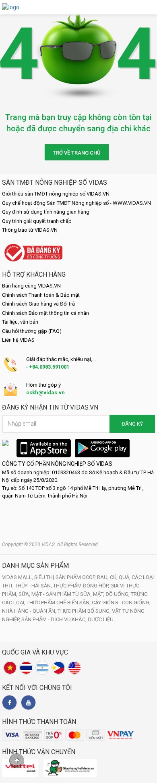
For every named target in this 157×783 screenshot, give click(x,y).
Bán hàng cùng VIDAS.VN (31, 286)
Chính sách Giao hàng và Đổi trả (38, 304)
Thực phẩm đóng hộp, (81, 586)
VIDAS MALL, (18, 577)
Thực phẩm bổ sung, (85, 611)
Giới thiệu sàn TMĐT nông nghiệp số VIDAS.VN (55, 194)
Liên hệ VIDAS (18, 340)
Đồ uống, (118, 594)
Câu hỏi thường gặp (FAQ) (32, 331)
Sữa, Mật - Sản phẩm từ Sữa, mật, (62, 594)
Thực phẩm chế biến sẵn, (59, 602)
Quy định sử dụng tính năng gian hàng (45, 212)
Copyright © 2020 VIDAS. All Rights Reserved (50, 544)
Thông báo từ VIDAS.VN (30, 230)
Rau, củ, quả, (114, 577)
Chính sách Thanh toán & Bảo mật (41, 295)
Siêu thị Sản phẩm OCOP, (65, 577)
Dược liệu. (101, 619)
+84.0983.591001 (49, 367)
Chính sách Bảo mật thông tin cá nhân (45, 313)
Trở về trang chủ (77, 153)
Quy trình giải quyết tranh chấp (37, 221)
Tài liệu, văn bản (20, 322)
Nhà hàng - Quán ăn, (30, 611)
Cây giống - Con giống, (121, 602)
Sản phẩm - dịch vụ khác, (54, 619)
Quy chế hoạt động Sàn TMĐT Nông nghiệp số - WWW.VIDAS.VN (76, 203)
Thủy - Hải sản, (34, 586)
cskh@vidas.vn (45, 392)
